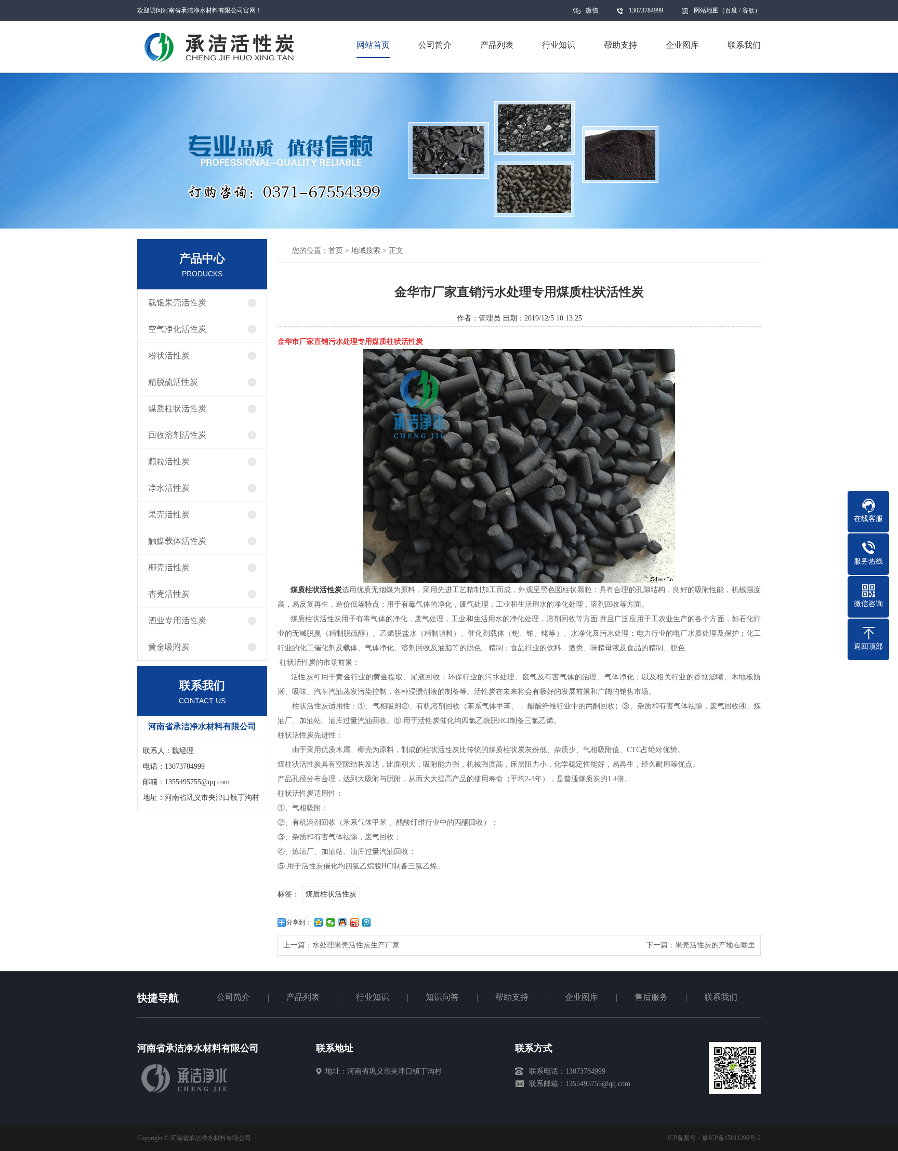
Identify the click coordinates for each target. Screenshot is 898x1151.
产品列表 (303, 997)
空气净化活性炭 (177, 329)
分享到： (298, 922)
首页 (335, 251)
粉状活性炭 (169, 355)
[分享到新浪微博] (354, 922)
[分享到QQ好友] (342, 922)
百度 (731, 10)
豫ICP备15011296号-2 (731, 1138)
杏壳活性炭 (169, 594)
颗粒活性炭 (169, 461)
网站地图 (706, 10)
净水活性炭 (169, 488)
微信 (592, 10)
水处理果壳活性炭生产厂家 (356, 945)
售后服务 (651, 997)
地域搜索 (365, 251)
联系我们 (720, 997)
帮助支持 (512, 997)
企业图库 (581, 997)
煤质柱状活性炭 (177, 408)
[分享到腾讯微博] (366, 922)
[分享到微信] (330, 922)
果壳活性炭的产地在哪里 (715, 945)
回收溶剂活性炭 (177, 435)
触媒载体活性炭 (177, 541)
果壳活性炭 (169, 514)
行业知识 (372, 997)
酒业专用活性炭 (177, 620)
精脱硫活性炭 (173, 382)
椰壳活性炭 (169, 567)
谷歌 (748, 10)
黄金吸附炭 (169, 647)
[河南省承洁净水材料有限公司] (185, 1091)
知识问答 (442, 997)
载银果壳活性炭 (177, 302)
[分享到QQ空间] (318, 922)
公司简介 (233, 997)
